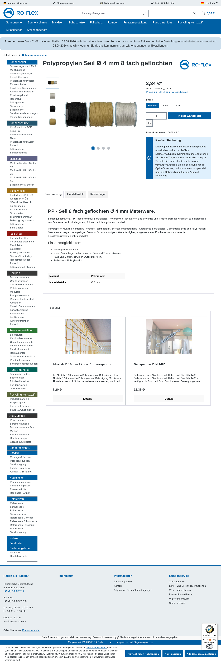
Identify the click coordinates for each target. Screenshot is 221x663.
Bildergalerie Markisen (22, 184)
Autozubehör (17, 415)
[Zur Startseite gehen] (20, 13)
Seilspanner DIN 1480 (149, 364)
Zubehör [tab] (55, 307)
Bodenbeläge (17, 377)
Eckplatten (15, 248)
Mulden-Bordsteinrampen (19, 433)
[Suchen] (145, 13)
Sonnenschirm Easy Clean (21, 136)
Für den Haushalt (19, 381)
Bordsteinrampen (19, 277)
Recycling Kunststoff (22, 394)
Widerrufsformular (179, 598)
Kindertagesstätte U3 (21, 195)
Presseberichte (18, 489)
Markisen (15, 158)
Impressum (66, 575)
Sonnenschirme (19, 123)
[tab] (53, 194)
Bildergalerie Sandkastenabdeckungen (23, 111)
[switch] (209, 646)
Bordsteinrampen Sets (22, 427)
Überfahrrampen (19, 281)
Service (14, 452)
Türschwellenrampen (21, 284)
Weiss (177, 105)
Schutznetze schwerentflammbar (21, 215)
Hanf (165, 105)
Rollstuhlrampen (19, 288)
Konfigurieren (173, 653)
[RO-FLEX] (197, 65)
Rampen (14, 273)
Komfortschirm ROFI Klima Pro (21, 129)
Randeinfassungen (20, 259)
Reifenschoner (18, 420)
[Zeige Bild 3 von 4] (103, 148)
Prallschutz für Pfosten (22, 80)
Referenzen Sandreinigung (18, 530)
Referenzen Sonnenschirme (18, 512)
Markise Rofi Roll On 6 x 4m (23, 165)
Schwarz (152, 105)
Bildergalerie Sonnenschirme (18, 151)
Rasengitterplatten (20, 252)
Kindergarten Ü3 (19, 198)
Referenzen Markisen (21, 517)
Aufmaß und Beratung (22, 91)
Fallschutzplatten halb (22, 241)
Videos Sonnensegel (21, 117)
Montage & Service (20, 457)
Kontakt (118, 585)
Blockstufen (16, 334)
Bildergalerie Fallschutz (22, 267)
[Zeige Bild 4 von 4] (108, 148)
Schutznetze (17, 190)
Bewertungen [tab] (98, 194)
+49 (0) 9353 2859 (13, 591)
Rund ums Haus (19, 369)
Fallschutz (15, 233)
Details (87, 398)
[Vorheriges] (65, 114)
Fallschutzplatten (19, 238)
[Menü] (215, 625)
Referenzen (16, 498)
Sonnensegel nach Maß (23, 66)
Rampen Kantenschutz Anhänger (22, 301)
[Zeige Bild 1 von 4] (93, 148)
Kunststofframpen (19, 320)
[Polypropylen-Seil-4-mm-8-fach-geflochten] (101, 114)
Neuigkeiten (16, 477)
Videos (13, 538)
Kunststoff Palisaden (21, 406)
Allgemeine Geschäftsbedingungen (133, 590)
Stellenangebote (19, 548)
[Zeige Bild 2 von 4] (98, 148)
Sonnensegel (17, 62)
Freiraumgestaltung (21, 330)
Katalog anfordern (20, 468)
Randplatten (16, 245)
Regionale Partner (20, 492)
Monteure (15, 552)
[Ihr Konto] (194, 13)
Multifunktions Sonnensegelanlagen (21, 71)
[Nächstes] (136, 114)
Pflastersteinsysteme (21, 345)
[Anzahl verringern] (149, 115)
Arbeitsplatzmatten (20, 374)
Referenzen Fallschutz (22, 525)
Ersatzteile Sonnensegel (23, 88)
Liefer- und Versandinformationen (187, 585)
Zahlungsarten (177, 581)
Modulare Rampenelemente (20, 293)
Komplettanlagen (19, 77)
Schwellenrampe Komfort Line (19, 311)
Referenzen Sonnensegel (17, 505)
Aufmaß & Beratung (21, 471)
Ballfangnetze (17, 206)
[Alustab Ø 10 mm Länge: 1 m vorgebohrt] (88, 336)
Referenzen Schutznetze (23, 521)
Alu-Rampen (17, 317)
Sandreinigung (18, 464)
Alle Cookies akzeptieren (201, 653)
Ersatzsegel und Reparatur (19, 97)
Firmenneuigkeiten (20, 485)
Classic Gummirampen (22, 306)
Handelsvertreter (19, 556)
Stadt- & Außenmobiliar (22, 356)
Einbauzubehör (18, 84)
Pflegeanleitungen (20, 460)
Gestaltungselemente (21, 342)
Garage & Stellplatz (20, 441)
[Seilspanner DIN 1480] (169, 336)
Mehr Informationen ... (97, 647)
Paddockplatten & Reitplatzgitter (19, 351)
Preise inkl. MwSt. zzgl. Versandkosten (167, 92)
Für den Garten (18, 384)
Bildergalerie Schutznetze (17, 226)
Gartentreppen (18, 388)
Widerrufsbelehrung (180, 590)
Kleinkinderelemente (21, 338)
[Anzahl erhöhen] (163, 115)
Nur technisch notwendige (143, 653)
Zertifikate (15, 543)
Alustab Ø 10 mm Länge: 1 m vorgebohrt (83, 364)
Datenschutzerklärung (181, 594)
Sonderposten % (19, 447)
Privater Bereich (18, 209)
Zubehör (14, 145)
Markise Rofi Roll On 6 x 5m (23, 172)
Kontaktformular (31, 630)
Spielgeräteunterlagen (22, 256)
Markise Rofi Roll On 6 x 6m (23, 179)
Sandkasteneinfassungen (23, 363)
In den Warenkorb (189, 115)
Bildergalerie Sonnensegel (17, 104)
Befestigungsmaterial (22, 220)
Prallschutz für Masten (22, 141)
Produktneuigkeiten (20, 482)
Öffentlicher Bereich (21, 202)
